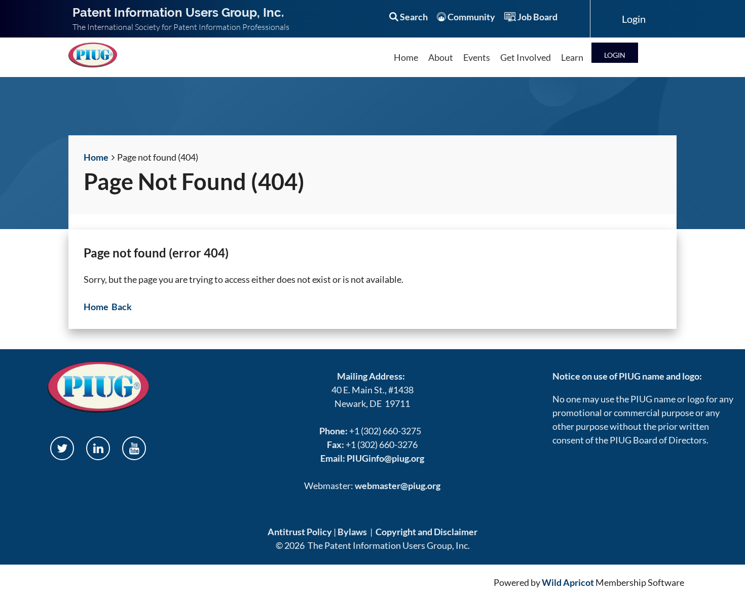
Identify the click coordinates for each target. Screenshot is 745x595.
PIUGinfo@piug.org (385, 458)
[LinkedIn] (98, 448)
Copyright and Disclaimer (426, 531)
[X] (62, 448)
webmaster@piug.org (397, 485)
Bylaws (352, 531)
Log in (615, 52)
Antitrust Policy (300, 531)
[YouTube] (134, 448)
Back (121, 306)
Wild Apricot (568, 582)
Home (96, 157)
